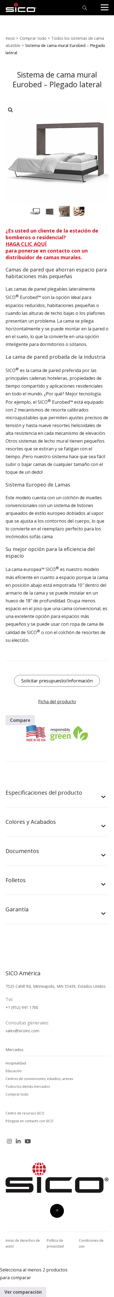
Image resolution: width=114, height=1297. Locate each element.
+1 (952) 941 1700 (22, 1007)
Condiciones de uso (91, 1243)
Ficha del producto (57, 702)
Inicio (10, 38)
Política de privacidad (55, 1243)
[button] (10, 110)
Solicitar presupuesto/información (57, 681)
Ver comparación (23, 1292)
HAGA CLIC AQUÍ (26, 244)
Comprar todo (33, 38)
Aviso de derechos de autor (23, 1243)
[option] (35, 211)
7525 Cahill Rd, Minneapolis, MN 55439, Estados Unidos (56, 986)
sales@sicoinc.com (22, 1030)
